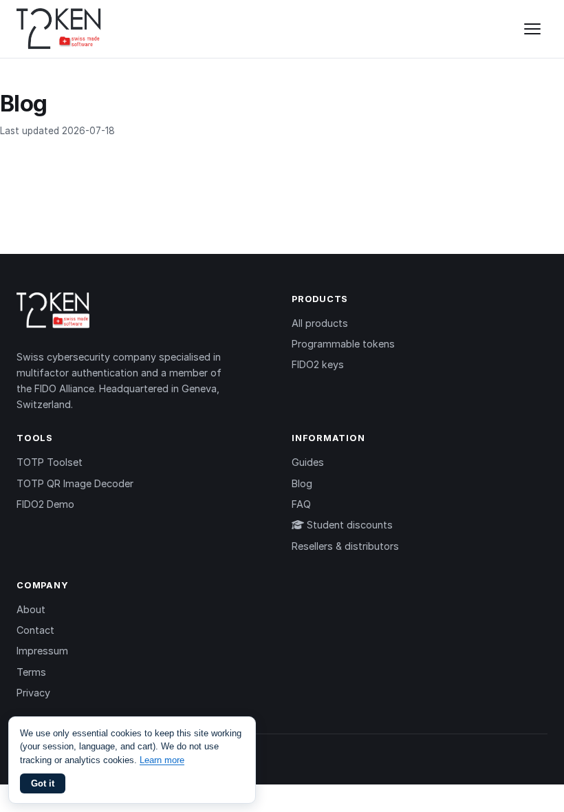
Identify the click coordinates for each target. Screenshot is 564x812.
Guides (308, 462)
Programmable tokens (343, 344)
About (31, 609)
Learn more (162, 760)
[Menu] (532, 29)
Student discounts (348, 525)
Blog (302, 483)
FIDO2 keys (318, 364)
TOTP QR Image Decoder (75, 483)
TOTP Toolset (50, 462)
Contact (35, 630)
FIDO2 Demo (45, 504)
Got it (42, 783)
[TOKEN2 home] (59, 29)
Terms (31, 672)
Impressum (42, 650)
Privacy (33, 692)
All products (320, 323)
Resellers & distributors (345, 546)
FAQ (301, 504)
